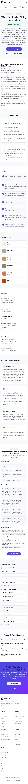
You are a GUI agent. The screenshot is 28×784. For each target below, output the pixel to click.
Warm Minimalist (15, 6)
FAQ (2, 768)
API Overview (4, 750)
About (2, 763)
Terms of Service (18, 780)
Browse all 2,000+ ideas (6, 624)
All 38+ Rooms (18, 734)
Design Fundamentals (19, 716)
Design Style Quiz (5, 732)
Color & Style (18, 718)
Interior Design (4, 713)
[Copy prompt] (25, 465)
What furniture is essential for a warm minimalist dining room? (12, 649)
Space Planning (18, 721)
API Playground (4, 752)
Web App (3, 708)
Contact (2, 765)
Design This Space (15, 49)
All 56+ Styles (18, 732)
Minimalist (17, 741)
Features (3, 721)
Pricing (2, 726)
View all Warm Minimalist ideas (8, 585)
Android (10, 708)
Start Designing (14, 683)
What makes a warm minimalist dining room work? (13, 639)
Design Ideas (6, 6)
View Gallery (14, 688)
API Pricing (3, 755)
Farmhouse (17, 744)
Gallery (2, 723)
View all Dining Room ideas (7, 607)
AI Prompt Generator (5, 739)
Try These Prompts (15, 553)
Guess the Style (4, 734)
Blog (2, 770)
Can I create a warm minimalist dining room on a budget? (12, 654)
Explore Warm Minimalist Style (14, 53)
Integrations (3, 757)
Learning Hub (18, 713)
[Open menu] (26, 2)
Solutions (3, 718)
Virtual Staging (4, 716)
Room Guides (18, 723)
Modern (16, 739)
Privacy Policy (10, 780)
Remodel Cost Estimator (6, 736)
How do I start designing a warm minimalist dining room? (12, 644)
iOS (7, 708)
